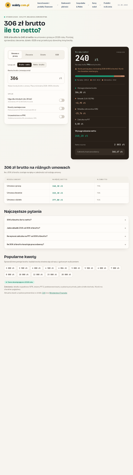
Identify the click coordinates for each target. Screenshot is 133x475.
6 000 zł (102, 268)
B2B (57, 55)
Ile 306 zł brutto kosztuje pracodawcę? (25, 244)
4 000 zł (36, 268)
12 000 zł (38, 274)
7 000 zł (115, 268)
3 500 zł (23, 268)
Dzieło (43, 55)
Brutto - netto (24, 65)
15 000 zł (52, 274)
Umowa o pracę (15, 54)
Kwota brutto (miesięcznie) (19, 70)
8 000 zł (10, 274)
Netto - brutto (38, 65)
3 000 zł (10, 268)
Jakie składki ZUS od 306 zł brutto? (23, 228)
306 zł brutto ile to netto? (19, 219)
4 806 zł (62, 268)
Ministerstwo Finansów (58, 293)
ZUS (43, 293)
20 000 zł (66, 274)
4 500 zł (49, 268)
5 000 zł (76, 268)
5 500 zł (89, 268)
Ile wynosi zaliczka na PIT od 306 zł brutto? (27, 236)
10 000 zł (23, 274)
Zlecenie (29, 55)
